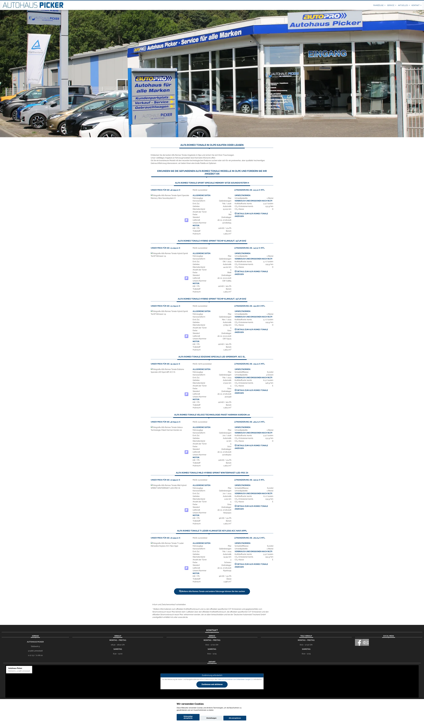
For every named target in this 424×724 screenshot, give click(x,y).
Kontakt (416, 5)
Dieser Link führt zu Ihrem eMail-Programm (365, 642)
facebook (358, 642)
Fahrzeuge (378, 5)
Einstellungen (211, 718)
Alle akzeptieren (235, 718)
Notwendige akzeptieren (188, 717)
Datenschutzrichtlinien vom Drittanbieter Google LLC (235, 679)
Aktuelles (403, 5)
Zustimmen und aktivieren (212, 684)
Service (391, 5)
